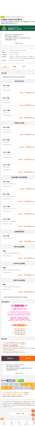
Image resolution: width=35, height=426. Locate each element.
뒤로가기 (18, 413)
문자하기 (10, 358)
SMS (33, 415)
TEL (33, 411)
